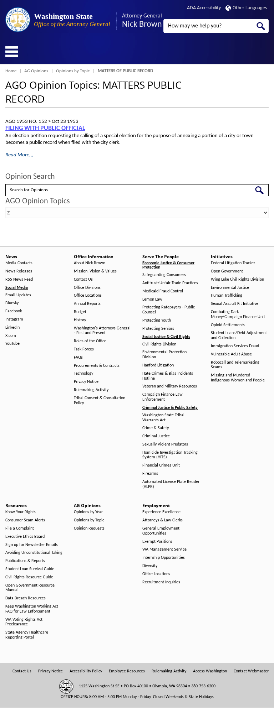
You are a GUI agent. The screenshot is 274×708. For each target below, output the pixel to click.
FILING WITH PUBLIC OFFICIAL (45, 128)
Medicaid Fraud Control (162, 291)
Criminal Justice (156, 436)
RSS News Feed (19, 279)
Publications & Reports (25, 561)
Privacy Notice (86, 382)
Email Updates (18, 295)
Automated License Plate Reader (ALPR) (170, 484)
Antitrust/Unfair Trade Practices (170, 283)
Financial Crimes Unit (161, 465)
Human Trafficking (226, 295)
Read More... (19, 155)
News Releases (18, 271)
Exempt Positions (157, 542)
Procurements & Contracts (97, 366)
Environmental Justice (230, 288)
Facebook (13, 311)
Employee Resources (127, 671)
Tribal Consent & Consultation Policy (99, 400)
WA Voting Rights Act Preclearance (23, 622)
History (80, 320)
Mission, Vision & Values (95, 271)
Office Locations (88, 295)
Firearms (150, 474)
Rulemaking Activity (91, 390)
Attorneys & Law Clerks (162, 520)
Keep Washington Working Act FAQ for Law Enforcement (31, 609)
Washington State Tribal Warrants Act (163, 417)
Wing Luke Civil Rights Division (237, 279)
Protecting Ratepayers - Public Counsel (168, 309)
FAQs (78, 357)
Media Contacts (18, 263)
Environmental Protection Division (164, 354)
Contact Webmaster (251, 671)
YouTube (12, 344)
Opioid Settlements (228, 325)
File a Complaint (19, 528)
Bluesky (12, 303)
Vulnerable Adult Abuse (231, 354)
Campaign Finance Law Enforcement (162, 397)
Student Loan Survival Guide (29, 569)
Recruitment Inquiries (161, 582)
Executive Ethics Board (25, 537)
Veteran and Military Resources (169, 386)
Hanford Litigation (158, 365)
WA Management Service (164, 549)
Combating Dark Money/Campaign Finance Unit (238, 314)
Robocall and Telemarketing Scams (235, 365)
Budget (80, 312)
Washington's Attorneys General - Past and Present (102, 330)
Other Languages (250, 8)
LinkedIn (12, 328)
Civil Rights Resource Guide (29, 577)
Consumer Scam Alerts (25, 520)
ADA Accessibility (204, 8)
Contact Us (83, 279)
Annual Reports (87, 304)
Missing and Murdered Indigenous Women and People (238, 377)
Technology (83, 373)
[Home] (17, 19)
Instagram (14, 319)
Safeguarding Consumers (164, 275)
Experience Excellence (161, 512)
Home (10, 71)
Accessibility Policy (86, 671)
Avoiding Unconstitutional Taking (33, 553)
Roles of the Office (90, 341)
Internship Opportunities (163, 558)
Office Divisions (87, 288)
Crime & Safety (155, 428)
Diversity (149, 566)
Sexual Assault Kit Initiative (234, 304)
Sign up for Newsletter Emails (31, 545)
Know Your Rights (20, 512)
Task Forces (84, 349)
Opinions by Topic (73, 71)
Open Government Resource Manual (30, 588)
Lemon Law (152, 299)
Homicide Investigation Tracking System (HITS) (170, 455)
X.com (10, 336)
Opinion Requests (89, 528)
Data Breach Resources (25, 598)
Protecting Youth (156, 320)
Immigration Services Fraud (235, 346)
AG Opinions (36, 71)
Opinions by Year (88, 512)
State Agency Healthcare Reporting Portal (26, 635)
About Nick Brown (89, 263)
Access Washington (210, 671)
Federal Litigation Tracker (233, 263)
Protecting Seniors (158, 329)
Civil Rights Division (159, 344)
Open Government (227, 271)
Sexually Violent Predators (165, 444)
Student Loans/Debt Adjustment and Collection (239, 335)
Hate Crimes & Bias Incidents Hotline (167, 376)
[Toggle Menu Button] (11, 51)
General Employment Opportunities (160, 531)
